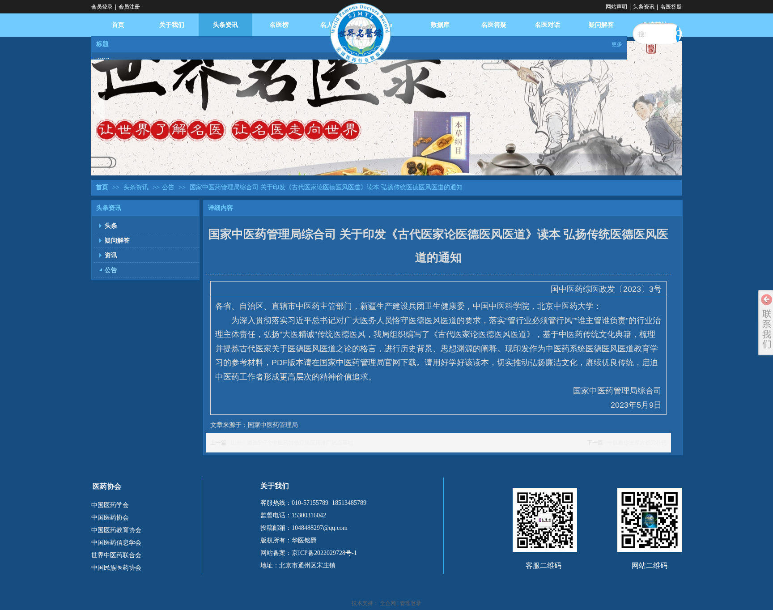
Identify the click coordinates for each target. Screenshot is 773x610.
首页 (102, 187)
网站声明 (616, 7)
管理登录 (410, 603)
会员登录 (102, 7)
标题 (102, 44)
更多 (617, 44)
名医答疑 (671, 7)
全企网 (388, 603)
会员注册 (129, 7)
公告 (168, 187)
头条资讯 (643, 7)
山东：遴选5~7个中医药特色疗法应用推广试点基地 (292, 442)
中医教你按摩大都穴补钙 (637, 442)
